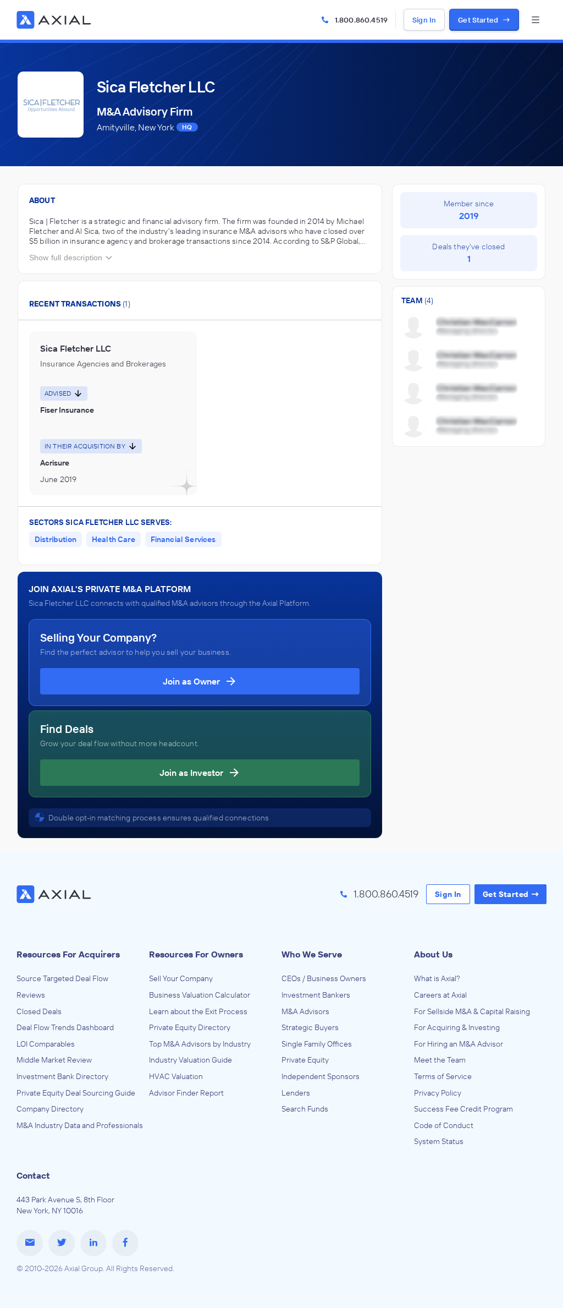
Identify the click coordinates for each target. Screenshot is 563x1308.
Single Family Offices (317, 1044)
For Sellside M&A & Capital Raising (472, 1011)
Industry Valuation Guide (190, 1060)
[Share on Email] (29, 1243)
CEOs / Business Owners (324, 978)
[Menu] (536, 20)
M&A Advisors (305, 1011)
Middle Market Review (54, 1060)
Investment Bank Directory (62, 1076)
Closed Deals (39, 1011)
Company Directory (50, 1109)
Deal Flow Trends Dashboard (65, 1027)
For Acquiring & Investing (457, 1027)
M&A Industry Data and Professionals (79, 1125)
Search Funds (305, 1109)
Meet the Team (440, 1060)
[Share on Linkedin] (93, 1243)
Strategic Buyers (310, 1027)
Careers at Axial (440, 995)
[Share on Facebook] (125, 1243)
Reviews (30, 995)
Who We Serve (312, 954)
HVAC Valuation (176, 1076)
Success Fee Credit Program (463, 1109)
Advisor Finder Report (186, 1093)
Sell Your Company (181, 978)
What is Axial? (437, 978)
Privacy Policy (437, 1093)
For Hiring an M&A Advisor (458, 1044)
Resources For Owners (196, 954)
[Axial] (54, 20)
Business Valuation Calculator (199, 995)
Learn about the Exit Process (198, 1011)
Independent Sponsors (321, 1076)
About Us (433, 954)
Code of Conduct (443, 1125)
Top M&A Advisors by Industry (200, 1044)
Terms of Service (443, 1076)
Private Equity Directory (189, 1027)
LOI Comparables (45, 1044)
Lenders (296, 1093)
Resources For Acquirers (68, 954)
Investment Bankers (316, 995)
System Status (438, 1141)
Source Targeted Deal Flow (62, 978)
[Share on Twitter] (61, 1243)
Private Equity (305, 1060)
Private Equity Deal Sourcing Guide (75, 1093)
